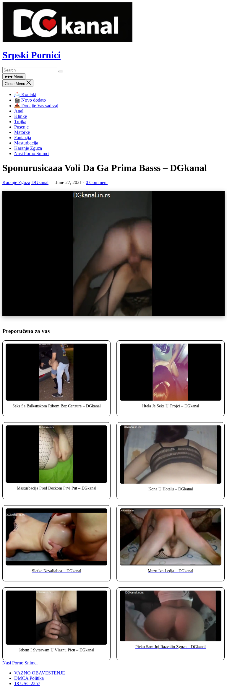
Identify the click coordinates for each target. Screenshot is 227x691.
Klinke (20, 116)
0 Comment (97, 182)
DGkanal (39, 182)
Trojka (20, 121)
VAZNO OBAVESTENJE (39, 672)
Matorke (22, 132)
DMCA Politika (29, 678)
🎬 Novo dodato (30, 100)
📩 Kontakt (25, 94)
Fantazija (22, 137)
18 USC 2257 (27, 683)
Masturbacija (26, 142)
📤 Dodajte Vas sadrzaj (36, 105)
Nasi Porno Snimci (31, 153)
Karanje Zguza (28, 148)
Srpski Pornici (31, 55)
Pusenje (21, 126)
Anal (18, 110)
